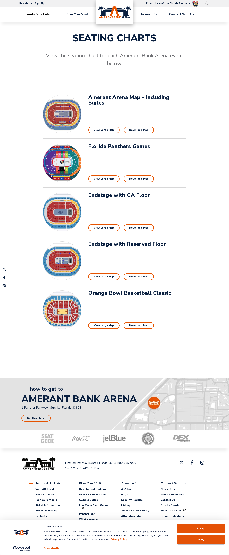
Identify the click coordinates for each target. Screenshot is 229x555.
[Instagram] (202, 462)
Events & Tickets (37, 14)
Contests (41, 516)
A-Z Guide (127, 489)
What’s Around (89, 519)
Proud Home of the (168, 3)
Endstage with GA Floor (119, 195)
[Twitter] (181, 462)
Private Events (170, 505)
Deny (201, 539)
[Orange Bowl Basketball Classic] (62, 310)
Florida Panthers (46, 500)
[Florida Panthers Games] (62, 163)
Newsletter (168, 489)
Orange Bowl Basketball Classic (129, 293)
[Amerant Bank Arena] (114, 12)
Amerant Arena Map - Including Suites (128, 100)
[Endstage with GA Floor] (62, 212)
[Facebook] (192, 462)
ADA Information (132, 516)
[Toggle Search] (206, 3)
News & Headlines (172, 494)
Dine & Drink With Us (92, 494)
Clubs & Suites (88, 500)
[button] (194, 435)
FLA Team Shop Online (93, 505)
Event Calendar (45, 494)
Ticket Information (47, 505)
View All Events (45, 489)
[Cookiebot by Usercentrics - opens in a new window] (21, 548)
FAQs (124, 494)
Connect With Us (181, 14)
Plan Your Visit (77, 14)
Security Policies (132, 500)
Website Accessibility (135, 510)
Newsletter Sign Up (32, 3)
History (126, 505)
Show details (51, 548)
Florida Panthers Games (119, 146)
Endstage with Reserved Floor (127, 244)
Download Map (138, 130)
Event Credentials (172, 516)
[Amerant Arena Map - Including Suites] (62, 114)
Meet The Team (171, 510)
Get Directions (36, 418)
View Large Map (104, 130)
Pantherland (87, 514)
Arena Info (149, 14)
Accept (201, 528)
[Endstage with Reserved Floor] (62, 261)
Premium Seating (46, 510)
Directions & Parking (92, 489)
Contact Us (168, 500)
